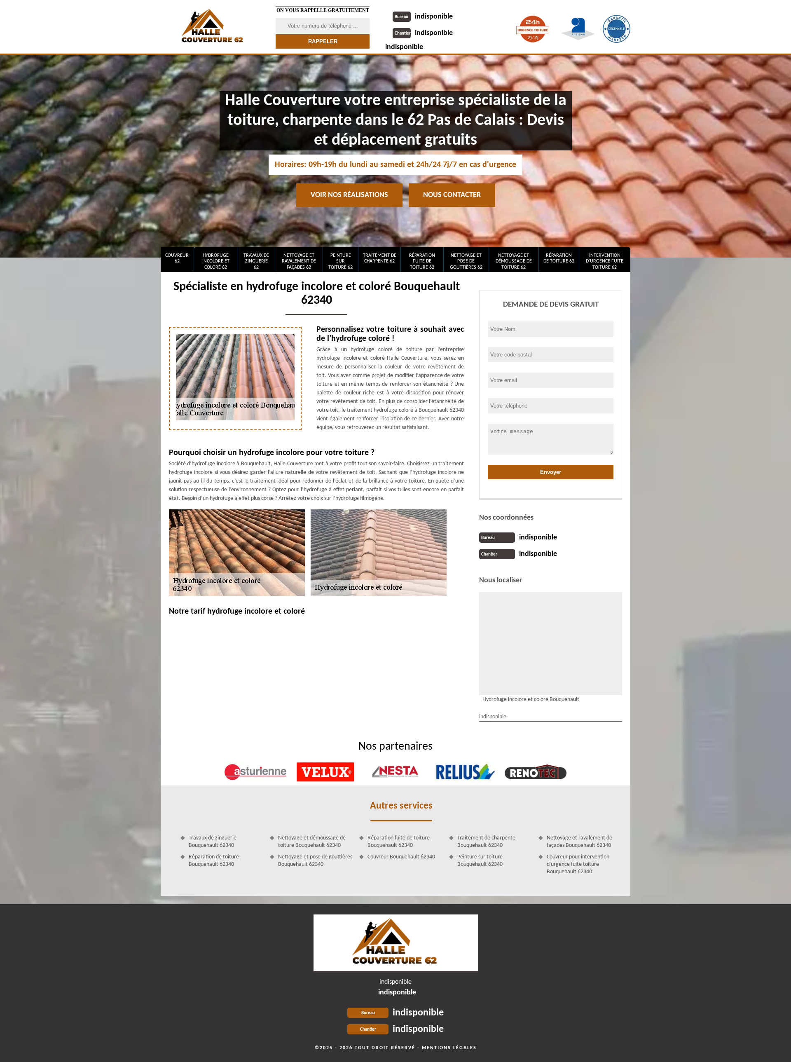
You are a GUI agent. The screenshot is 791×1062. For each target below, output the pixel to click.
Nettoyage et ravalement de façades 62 (299, 261)
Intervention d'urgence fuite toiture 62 (604, 261)
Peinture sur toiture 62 (340, 261)
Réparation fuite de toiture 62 (422, 261)
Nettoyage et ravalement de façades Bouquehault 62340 (579, 842)
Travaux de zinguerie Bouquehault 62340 (212, 842)
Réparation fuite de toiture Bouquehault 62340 (398, 842)
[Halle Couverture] (213, 27)
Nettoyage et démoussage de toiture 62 (514, 261)
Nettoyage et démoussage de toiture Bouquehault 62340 (312, 842)
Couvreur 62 (177, 258)
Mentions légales (449, 1048)
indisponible (424, 17)
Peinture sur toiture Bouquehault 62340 (480, 860)
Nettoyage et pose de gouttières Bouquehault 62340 (315, 860)
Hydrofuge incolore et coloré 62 (215, 261)
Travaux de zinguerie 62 (256, 261)
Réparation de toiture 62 (558, 258)
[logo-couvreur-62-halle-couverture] (396, 943)
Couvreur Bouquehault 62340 (401, 857)
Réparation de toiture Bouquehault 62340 (214, 860)
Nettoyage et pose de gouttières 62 (466, 261)
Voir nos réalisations (349, 195)
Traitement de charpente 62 (379, 258)
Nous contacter (452, 195)
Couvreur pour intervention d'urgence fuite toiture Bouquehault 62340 (578, 864)
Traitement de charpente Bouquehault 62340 (486, 842)
